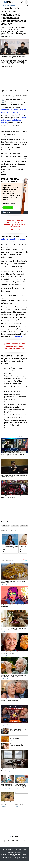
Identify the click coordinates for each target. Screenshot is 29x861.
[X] (8, 841)
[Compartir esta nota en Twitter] (6, 90)
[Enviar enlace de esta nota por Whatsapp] (10, 90)
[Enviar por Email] (14, 90)
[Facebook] (4, 841)
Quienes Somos (11, 846)
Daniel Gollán (15, 525)
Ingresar (22, 2)
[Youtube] (13, 841)
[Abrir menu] (2, 2)
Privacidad (24, 846)
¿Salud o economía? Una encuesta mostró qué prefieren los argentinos (14, 346)
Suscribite (8, 207)
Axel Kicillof (17, 337)
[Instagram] (17, 841)
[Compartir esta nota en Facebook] (2, 90)
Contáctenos (18, 846)
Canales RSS (4, 846)
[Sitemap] (24, 841)
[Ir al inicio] (10, 2)
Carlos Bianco (6, 525)
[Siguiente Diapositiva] (27, 543)
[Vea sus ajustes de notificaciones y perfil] (26, 2)
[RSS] (20, 841)
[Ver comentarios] (26, 6)
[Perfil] (14, 837)
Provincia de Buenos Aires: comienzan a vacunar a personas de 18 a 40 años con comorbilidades (14, 224)
